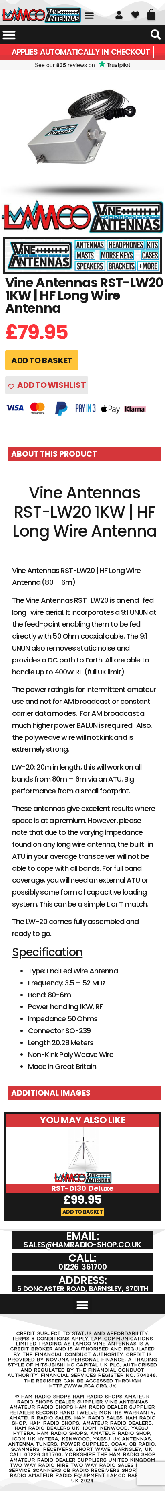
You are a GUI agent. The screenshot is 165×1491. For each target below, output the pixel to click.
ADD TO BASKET (41, 360)
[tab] (84, 454)
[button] (89, 15)
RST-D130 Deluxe (82, 1188)
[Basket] (151, 11)
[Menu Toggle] (9, 34)
